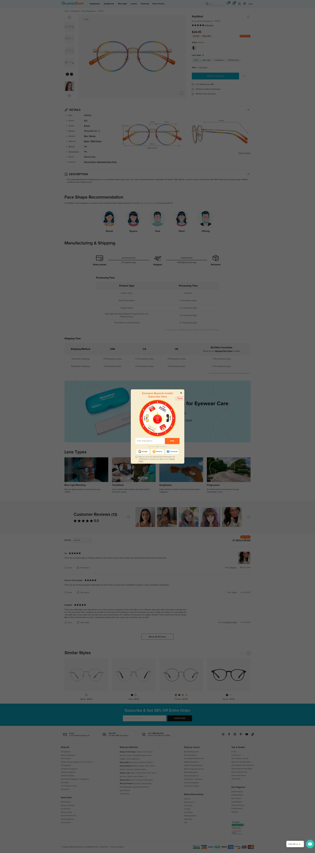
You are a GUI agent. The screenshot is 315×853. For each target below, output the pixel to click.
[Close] (181, 393)
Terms (180, 398)
